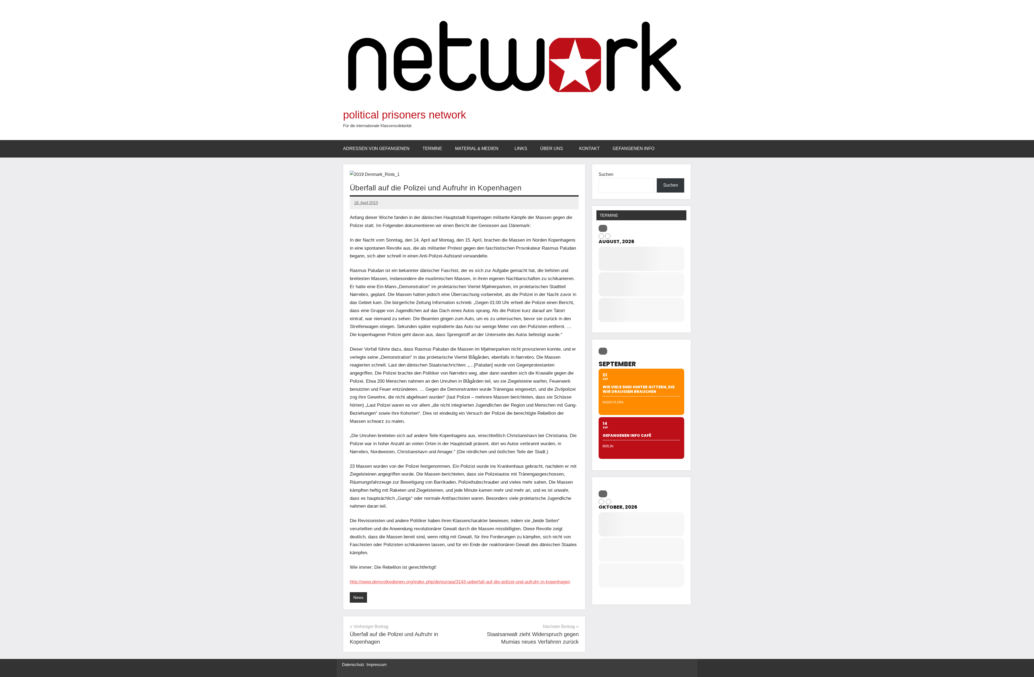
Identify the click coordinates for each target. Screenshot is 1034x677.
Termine (432, 148)
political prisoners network (404, 115)
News (358, 597)
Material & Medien (476, 148)
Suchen (606, 174)
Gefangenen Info (633, 148)
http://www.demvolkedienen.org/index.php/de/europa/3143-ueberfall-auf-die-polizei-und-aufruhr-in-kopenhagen (460, 581)
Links (521, 148)
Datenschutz (353, 664)
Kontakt (589, 148)
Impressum (376, 664)
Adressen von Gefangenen (376, 148)
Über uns (551, 148)
